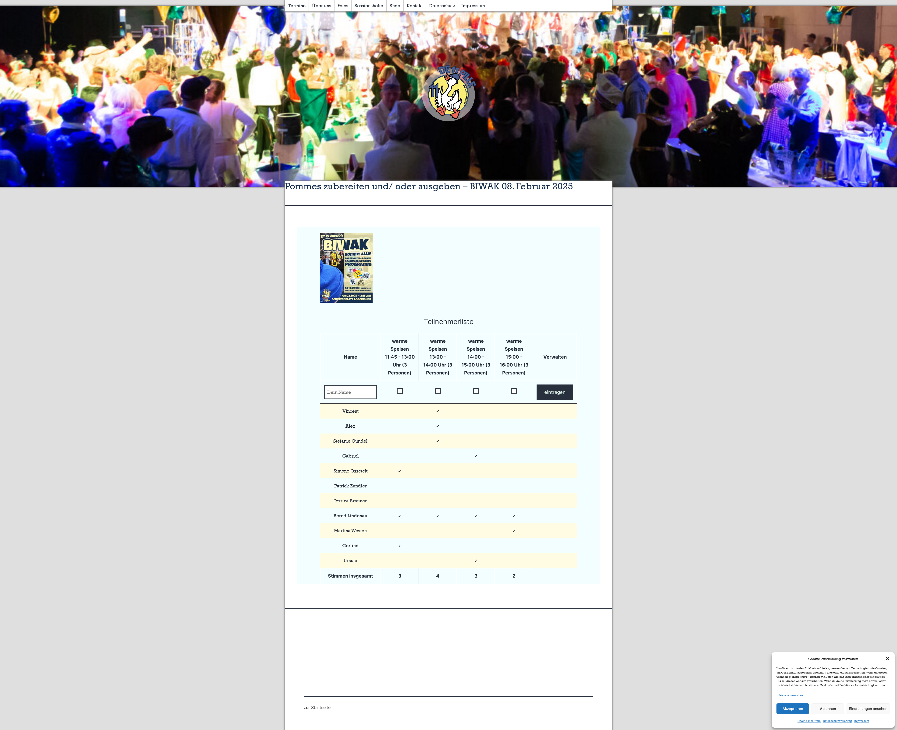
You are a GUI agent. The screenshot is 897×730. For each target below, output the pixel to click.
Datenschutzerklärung (837, 721)
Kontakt (415, 5)
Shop (395, 5)
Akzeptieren (793, 708)
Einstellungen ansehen (868, 708)
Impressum (861, 721)
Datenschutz (442, 5)
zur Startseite (317, 707)
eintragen (555, 392)
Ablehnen (828, 708)
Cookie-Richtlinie (809, 721)
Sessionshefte (369, 5)
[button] (887, 658)
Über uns (321, 5)
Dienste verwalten (791, 695)
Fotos (343, 5)
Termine (297, 5)
